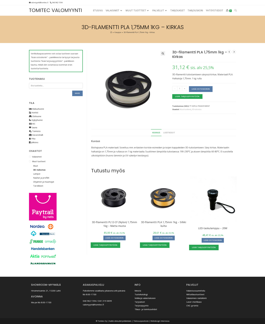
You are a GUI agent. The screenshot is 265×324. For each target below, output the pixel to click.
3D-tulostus (197, 109)
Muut (35, 165)
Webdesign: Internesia (159, 321)
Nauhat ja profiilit (41, 177)
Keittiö (34, 112)
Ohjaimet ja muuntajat (43, 181)
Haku (77, 93)
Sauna (34, 127)
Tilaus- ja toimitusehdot (146, 309)
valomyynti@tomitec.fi (39, 2)
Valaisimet (37, 156)
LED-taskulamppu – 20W (212, 228)
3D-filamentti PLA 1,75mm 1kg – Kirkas (139, 32)
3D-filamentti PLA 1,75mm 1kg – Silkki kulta (163, 223)
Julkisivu (34, 142)
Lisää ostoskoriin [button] (114, 238)
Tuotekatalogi (141, 294)
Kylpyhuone (37, 120)
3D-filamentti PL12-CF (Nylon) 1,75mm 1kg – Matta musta (114, 223)
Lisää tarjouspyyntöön (187, 96)
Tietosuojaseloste (141, 321)
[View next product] (234, 52)
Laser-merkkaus (194, 301)
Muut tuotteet (185, 109)
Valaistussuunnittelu (195, 290)
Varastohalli (37, 134)
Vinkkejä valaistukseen (145, 298)
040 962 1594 (57, 2)
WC (33, 123)
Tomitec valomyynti (55, 10)
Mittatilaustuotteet (195, 294)
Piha (33, 138)
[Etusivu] (111, 32)
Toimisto (36, 131)
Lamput (36, 173)
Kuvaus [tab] (156, 132)
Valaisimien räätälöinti (196, 298)
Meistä (138, 290)
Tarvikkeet (38, 185)
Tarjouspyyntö (142, 305)
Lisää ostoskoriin (201, 89)
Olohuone (36, 116)
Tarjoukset (140, 301)
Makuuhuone (38, 108)
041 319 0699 (105, 300)
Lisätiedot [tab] (169, 132)
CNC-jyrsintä (192, 305)
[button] (163, 53)
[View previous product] (229, 52)
